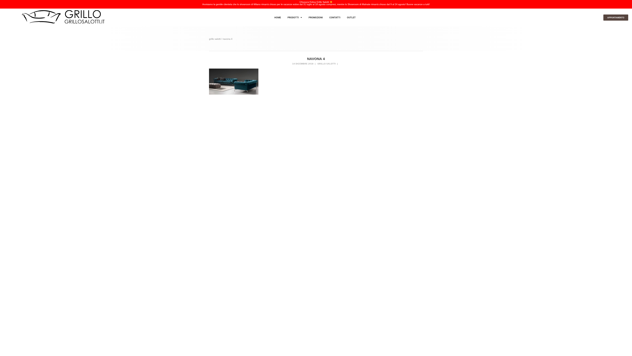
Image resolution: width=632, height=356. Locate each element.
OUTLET (351, 17)
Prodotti (293, 17)
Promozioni (316, 17)
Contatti (334, 17)
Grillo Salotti (326, 64)
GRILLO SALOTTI (215, 39)
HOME (277, 17)
